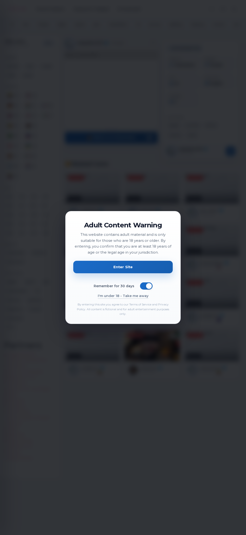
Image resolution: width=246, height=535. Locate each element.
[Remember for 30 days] (146, 286)
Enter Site (123, 267)
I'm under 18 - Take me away (123, 296)
